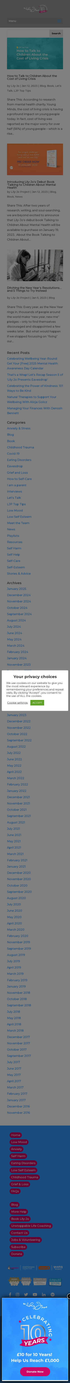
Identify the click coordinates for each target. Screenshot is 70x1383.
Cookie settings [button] (17, 702)
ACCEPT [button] (37, 702)
